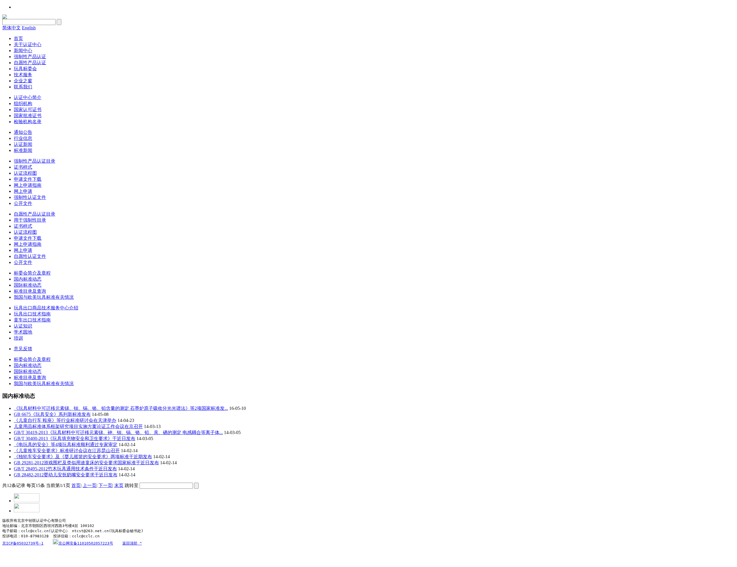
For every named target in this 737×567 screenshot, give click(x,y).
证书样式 (23, 167)
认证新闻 (23, 144)
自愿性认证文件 (30, 256)
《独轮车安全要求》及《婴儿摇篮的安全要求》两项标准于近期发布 (83, 456)
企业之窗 (23, 80)
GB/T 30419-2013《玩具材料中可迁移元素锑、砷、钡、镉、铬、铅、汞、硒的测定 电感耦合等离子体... (118, 432)
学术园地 (23, 332)
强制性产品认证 (30, 56)
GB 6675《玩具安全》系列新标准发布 (52, 414)
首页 (18, 38)
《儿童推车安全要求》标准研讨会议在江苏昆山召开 (67, 450)
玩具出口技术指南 (32, 313)
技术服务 (23, 74)
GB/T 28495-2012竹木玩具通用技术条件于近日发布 (65, 468)
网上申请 (23, 191)
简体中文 (11, 27)
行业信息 (23, 138)
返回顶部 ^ (132, 543)
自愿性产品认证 (30, 62)
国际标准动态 (27, 285)
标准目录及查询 (30, 291)
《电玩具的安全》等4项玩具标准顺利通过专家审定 (65, 444)
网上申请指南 (27, 185)
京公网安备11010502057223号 (85, 543)
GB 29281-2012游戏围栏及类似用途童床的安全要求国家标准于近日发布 (86, 462)
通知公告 (23, 132)
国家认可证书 (27, 109)
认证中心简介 (27, 97)
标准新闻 (23, 150)
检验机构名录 (27, 121)
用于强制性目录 (30, 220)
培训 (18, 338)
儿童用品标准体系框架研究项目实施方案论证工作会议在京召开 (78, 426)
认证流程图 (25, 173)
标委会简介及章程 (32, 273)
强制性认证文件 (30, 197)
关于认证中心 (27, 44)
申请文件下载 (27, 179)
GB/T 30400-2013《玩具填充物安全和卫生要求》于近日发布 (74, 438)
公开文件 (23, 203)
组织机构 (23, 103)
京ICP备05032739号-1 (22, 543)
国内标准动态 (27, 279)
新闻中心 (23, 50)
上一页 (89, 485)
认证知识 (23, 326)
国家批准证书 (27, 115)
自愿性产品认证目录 (34, 214)
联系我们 (23, 86)
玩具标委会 (25, 68)
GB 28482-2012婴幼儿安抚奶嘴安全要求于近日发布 (65, 474)
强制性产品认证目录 (34, 161)
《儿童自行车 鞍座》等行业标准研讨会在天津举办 (65, 420)
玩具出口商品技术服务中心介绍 (46, 307)
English (29, 27)
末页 (119, 485)
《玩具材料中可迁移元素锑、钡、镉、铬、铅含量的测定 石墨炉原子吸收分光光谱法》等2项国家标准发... (121, 408)
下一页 (105, 485)
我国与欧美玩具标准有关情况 (44, 297)
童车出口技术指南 (32, 319)
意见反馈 (23, 348)
